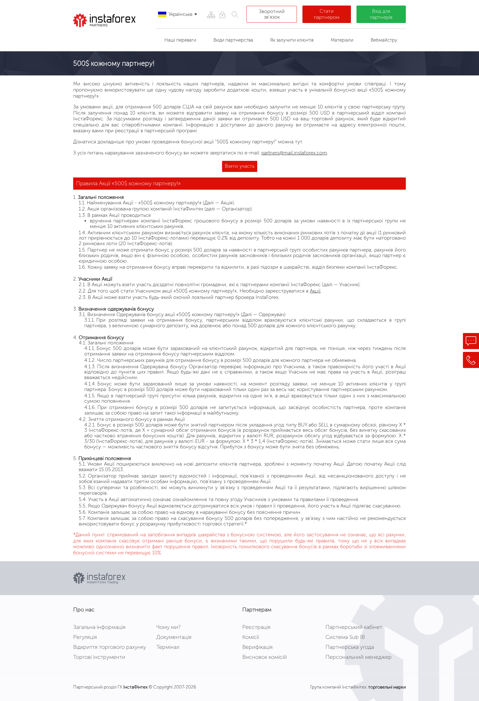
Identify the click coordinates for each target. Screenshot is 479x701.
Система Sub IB (345, 637)
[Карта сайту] (211, 14)
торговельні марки (387, 687)
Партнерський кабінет (353, 627)
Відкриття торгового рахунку (109, 647)
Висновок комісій (264, 657)
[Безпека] (222, 14)
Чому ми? (168, 627)
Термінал (167, 647)
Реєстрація (256, 627)
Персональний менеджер (358, 657)
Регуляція (85, 637)
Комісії (250, 637)
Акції (315, 291)
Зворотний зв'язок (272, 14)
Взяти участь (239, 166)
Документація (174, 637)
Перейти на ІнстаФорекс (109, 37)
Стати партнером (327, 14)
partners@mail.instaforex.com (294, 153)
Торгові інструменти (99, 657)
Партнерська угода (349, 647)
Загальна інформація (99, 627)
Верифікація (257, 647)
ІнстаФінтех (135, 687)
